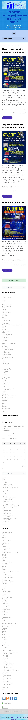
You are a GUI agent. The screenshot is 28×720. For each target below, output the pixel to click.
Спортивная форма (6, 389)
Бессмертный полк (6, 312)
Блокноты (5, 490)
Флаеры (4, 403)
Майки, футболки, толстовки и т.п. (10, 343)
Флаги (3, 402)
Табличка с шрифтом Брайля (9, 396)
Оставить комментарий (20, 112)
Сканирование (6, 512)
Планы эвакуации (6, 368)
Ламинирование (7, 519)
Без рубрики (5, 311)
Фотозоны (4, 406)
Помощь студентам (13, 202)
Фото (3, 405)
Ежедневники (5, 323)
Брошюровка (7, 109)
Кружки (4, 338)
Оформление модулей (7, 357)
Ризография (5, 379)
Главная (4, 45)
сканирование (20, 186)
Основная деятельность (8, 354)
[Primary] (14, 33)
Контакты (4, 524)
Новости (4, 351)
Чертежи (11, 261)
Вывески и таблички (8, 499)
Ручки (3, 383)
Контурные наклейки (7, 334)
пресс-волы (5, 375)
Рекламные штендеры (8, 504)
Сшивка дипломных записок (10, 518)
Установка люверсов (8, 515)
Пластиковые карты (7, 369)
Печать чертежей (7, 510)
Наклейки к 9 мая (6, 348)
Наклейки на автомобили (8, 349)
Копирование (18, 259)
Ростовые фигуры (6, 382)
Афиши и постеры (7, 484)
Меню (3, 345)
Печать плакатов (7, 513)
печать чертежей (22, 109)
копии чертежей (12, 259)
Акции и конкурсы (6, 306)
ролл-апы (4, 380)
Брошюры (5, 492)
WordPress (22, 711)
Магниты (4, 342)
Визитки (4, 317)
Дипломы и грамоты (8, 488)
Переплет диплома (14, 109)
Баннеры (4, 309)
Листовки (4, 340)
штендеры (4, 411)
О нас (3, 479)
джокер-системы (6, 320)
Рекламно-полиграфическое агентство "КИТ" (15, 17)
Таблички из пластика (7, 397)
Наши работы (5, 521)
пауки (3, 362)
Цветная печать (5, 261)
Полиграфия (5, 371)
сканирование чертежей (7, 187)
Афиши (4, 308)
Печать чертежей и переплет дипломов (13, 50)
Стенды (4, 391)
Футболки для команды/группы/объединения (10, 429)
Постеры (4, 372)
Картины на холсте (6, 331)
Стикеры (4, 392)
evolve (5, 711)
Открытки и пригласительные (10, 487)
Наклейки (4, 346)
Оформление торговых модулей (11, 505)
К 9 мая (4, 328)
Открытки (4, 355)
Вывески (4, 318)
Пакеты (4, 359)
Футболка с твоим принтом (9, 438)
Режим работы (5, 522)
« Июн (3, 468)
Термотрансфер (6, 399)
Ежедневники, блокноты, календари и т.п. (12, 325)
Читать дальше (7, 117)
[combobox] (14, 297)
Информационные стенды (9, 498)
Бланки (4, 314)
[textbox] (14, 297)
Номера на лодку (6, 352)
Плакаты (4, 366)
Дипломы (6, 259)
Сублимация (5, 394)
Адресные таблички (7, 305)
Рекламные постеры (7, 377)
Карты (3, 332)
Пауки (3, 360)
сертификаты (5, 385)
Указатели (4, 400)
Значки (4, 326)
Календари (4, 329)
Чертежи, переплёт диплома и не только (13, 125)
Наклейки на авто (6, 435)
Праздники (4, 374)
